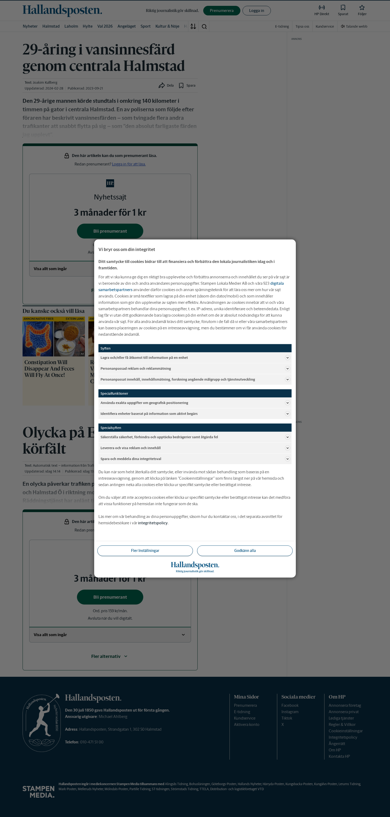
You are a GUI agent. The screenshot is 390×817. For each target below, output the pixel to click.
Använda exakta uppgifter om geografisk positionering (144, 402)
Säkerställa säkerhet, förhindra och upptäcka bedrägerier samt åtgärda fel (159, 437)
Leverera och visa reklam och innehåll (131, 447)
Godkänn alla (245, 550)
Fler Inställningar (145, 550)
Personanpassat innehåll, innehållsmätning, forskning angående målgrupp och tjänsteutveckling (178, 379)
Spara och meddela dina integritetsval (131, 458)
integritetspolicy (153, 522)
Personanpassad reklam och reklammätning (136, 368)
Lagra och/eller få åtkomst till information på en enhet (144, 357)
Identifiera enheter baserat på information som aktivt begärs (149, 413)
